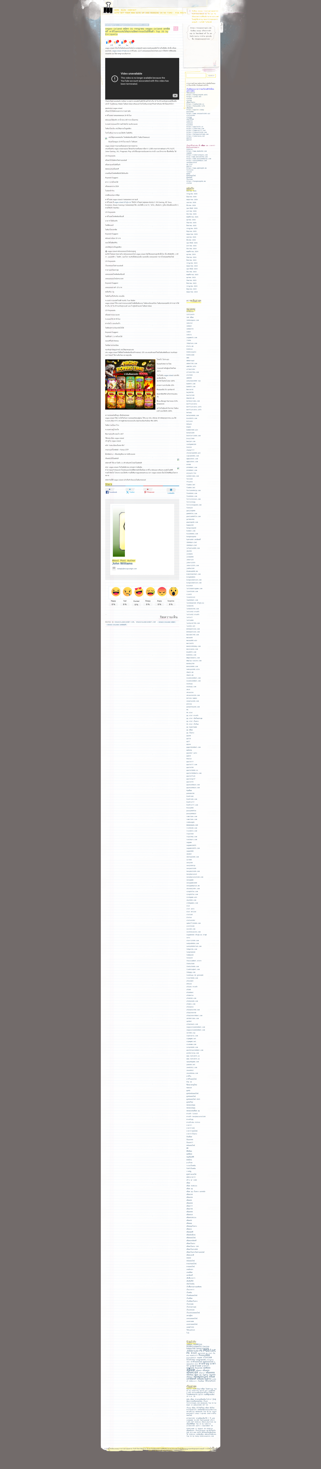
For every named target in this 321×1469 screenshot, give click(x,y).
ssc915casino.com (193, 932)
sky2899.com (191, 900)
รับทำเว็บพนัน (191, 1168)
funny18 (189, 123)
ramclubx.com (191, 816)
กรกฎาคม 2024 (191, 263)
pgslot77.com (191, 765)
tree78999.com (192, 978)
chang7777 (190, 450)
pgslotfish (190, 776)
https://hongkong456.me (196, 181)
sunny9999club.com (193, 946)
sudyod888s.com (192, 943)
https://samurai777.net (196, 130)
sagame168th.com (193, 848)
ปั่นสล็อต (189, 1137)
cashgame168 (191, 444)
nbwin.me (189, 672)
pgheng (189, 750)
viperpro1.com (192, 1036)
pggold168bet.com (193, 747)
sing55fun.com (192, 891)
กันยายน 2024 (191, 257)
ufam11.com (190, 1004)
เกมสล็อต (189, 1272)
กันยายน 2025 (191, 223)
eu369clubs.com (192, 476)
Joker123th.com (192, 565)
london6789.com (192, 609)
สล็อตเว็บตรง (190, 102)
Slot (188, 906)
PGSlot (189, 759)
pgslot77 (189, 762)
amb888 (189, 378)
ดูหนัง (188, 174)
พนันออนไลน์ (190, 1145)
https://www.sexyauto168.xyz (198, 114)
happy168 (189, 525)
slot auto (190, 909)
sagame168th (191, 845)
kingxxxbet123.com (193, 580)
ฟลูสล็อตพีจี (190, 1157)
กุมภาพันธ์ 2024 (191, 269)
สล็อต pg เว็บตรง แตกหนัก (195, 1192)
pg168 (188, 736)
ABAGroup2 (190, 361)
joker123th (190, 563)
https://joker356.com (195, 129)
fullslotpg (190, 502)
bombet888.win (192, 430)
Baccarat (189, 389)
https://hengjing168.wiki (197, 95)
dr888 (188, 464)
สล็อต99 (189, 1220)
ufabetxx (189, 995)
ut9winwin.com (192, 1024)
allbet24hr (190, 369)
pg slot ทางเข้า (192, 715)
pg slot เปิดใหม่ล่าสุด (194, 718)
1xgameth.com (191, 338)
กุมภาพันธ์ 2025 (191, 243)
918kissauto (191, 352)
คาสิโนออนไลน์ (191, 1079)
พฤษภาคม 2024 (192, 266)
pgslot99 (189, 767)
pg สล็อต (189, 730)
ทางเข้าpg (189, 1119)
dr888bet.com (191, 467)
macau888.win (191, 640)
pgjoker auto (191, 753)
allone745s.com (192, 372)
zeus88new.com (192, 1073)
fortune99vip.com (193, 490)
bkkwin (189, 424)
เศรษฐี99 (189, 1316)
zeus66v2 (189, 1070)
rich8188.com (191, 828)
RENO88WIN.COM (192, 825)
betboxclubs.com (193, 401)
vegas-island (168, 375)
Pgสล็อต (189, 791)
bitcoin (189, 421)
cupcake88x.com (192, 456)
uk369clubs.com (192, 1018)
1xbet (188, 332)
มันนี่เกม (189, 1160)
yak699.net (190, 1065)
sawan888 (189, 851)
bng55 (188, 427)
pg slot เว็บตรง (192, 721)
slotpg (189, 117)
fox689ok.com (191, 493)
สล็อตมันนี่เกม (190, 1235)
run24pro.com (191, 840)
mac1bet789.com (192, 635)
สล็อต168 (189, 1194)
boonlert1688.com (193, 436)
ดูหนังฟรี (189, 177)
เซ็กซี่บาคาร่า (190, 1278)
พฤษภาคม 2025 (192, 234)
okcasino (189, 692)
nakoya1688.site (193, 669)
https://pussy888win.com (196, 161)
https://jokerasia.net (195, 136)
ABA (187, 358)
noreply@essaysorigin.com (127, 569)
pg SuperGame (191, 727)
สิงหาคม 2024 (191, 260)
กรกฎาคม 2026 (191, 194)
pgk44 (188, 756)
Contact (132, 10)
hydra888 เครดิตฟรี (193, 540)
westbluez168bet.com (194, 1050)
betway (189, 413)
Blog (123, 10)
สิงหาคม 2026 (191, 191)
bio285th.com (191, 418)
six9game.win (191, 897)
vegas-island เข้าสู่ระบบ (120, 51)
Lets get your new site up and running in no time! (143, 13)
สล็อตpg (189, 1223)
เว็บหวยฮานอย (191, 1307)
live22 (189, 172)
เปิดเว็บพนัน (190, 1284)
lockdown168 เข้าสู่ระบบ (195, 603)
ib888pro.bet (191, 542)
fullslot (189, 170)
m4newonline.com (193, 629)
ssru (188, 938)
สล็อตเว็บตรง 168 (192, 1246)
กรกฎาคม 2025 (191, 228)
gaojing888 (190, 511)
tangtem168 (190, 952)
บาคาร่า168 (190, 1128)
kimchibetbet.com (193, 574)
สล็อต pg (189, 1189)
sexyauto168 (191, 868)
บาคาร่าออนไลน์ (191, 1131)
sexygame (189, 880)
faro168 (189, 179)
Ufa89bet (189, 992)
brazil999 (190, 439)
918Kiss (189, 349)
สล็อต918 (189, 1215)
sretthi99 (190, 926)
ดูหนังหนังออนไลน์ (192, 1093)
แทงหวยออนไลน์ (191, 1324)
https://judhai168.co (195, 104)
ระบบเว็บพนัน (191, 1166)
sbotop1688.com (192, 857)
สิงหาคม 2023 (191, 283)
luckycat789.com (193, 623)
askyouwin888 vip (193, 381)
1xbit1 (189, 335)
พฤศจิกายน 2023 (192, 275)
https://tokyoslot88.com (196, 132)
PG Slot (189, 713)
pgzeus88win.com (193, 785)
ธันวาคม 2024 (191, 249)
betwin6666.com (192, 415)
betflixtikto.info (193, 407)
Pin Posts (180, 13)
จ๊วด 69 (189, 1082)
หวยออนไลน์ (190, 1267)
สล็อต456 (189, 1197)
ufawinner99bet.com (194, 1016)
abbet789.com (191, 364)
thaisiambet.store (193, 961)
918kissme (190, 355)
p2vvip (189, 704)
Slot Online (191, 912)
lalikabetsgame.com (194, 589)
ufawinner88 (191, 1013)
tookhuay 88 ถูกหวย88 (194, 975)
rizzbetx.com (191, 831)
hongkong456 (191, 537)
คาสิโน (188, 1076)
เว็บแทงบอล (190, 1310)
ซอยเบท (189, 1088)
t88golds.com (191, 949)
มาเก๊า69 (189, 1163)
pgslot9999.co (192, 770)
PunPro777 (190, 802)
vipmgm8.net (191, 1039)
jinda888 (189, 557)
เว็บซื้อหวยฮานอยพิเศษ (194, 1287)
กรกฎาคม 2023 (191, 286)
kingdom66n (190, 577)
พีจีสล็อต (189, 1151)
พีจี (187, 1148)
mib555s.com (191, 655)
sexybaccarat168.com (194, 877)
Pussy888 (189, 808)
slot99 (189, 98)
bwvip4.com (190, 441)
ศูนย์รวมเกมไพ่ (191, 1174)
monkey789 (190, 664)
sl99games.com (192, 903)
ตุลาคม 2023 (191, 277)
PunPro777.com (192, 805)
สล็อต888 (189, 108)
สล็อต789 (189, 1209)
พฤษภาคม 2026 (192, 200)
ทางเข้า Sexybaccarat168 (196, 1117)
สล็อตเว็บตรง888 (192, 1249)
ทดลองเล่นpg (190, 1105)
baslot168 (190, 395)
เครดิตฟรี (189, 1275)
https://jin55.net (193, 97)
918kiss (189, 149)
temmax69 (189, 955)
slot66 (189, 100)
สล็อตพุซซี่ (189, 1232)
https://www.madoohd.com (196, 151)
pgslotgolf (190, 779)
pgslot (189, 138)
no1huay (189, 684)
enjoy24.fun (191, 473)
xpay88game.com (192, 1062)
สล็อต (188, 1183)
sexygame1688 (191, 883)
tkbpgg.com (190, 972)
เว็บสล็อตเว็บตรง (191, 1301)
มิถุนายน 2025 (191, 231)
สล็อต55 (199, 1371)
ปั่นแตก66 (189, 1140)
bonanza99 (190, 433)
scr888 (189, 860)
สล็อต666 (189, 1203)
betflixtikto (191, 404)
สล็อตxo (189, 1229)
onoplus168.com (192, 701)
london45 (189, 606)
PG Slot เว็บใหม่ (192, 724)
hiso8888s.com (192, 534)
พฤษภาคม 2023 (192, 292)
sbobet (189, 854)
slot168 (189, 915)
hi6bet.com (190, 531)
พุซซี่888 (189, 1154)
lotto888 (189, 620)
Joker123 (189, 560)
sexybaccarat (191, 162)
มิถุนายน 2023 (191, 289)
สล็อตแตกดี (190, 1255)
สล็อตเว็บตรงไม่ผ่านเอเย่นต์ (195, 1252)
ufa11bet (189, 981)
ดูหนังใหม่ (189, 1102)
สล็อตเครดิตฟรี (191, 1241)
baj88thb (189, 392)
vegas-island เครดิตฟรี (116, 625)
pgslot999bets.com (193, 773)
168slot (189, 323)
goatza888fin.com (193, 516)
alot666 (189, 375)
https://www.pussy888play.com (198, 159)
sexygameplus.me (193, 886)
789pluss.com (191, 343)
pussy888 (189, 112)
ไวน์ (187, 1333)
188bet (189, 326)
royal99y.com (191, 837)
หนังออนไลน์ (190, 1261)
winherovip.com (192, 1053)
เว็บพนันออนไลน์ (191, 1295)
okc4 (188, 690)
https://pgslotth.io (194, 127)
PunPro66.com (191, 799)
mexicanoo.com (192, 649)
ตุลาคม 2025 (191, 220)
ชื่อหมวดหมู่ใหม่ (191, 1085)
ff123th (189, 482)
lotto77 (189, 617)
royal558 (189, 834)
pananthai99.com (193, 707)
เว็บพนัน (189, 1293)
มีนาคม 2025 (191, 240)
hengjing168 (191, 528)
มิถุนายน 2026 (191, 197)
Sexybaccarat (191, 874)
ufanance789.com (193, 1010)
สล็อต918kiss (191, 1218)
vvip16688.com (192, 1047)
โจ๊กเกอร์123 (190, 93)
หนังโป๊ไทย (190, 119)
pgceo (188, 744)
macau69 (189, 638)
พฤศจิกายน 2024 (192, 252)
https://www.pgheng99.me (196, 168)
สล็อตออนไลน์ (190, 1238)
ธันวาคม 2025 (191, 214)
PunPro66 (189, 796)
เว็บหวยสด (189, 1304)
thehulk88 (190, 964)
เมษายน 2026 (191, 202)
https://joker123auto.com (197, 155)
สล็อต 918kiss (191, 1186)
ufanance (189, 1007)
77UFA (188, 340)
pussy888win (191, 814)
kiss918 (189, 125)
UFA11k (189, 984)
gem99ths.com (191, 514)
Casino (189, 447)
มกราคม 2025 (191, 246)
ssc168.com (190, 929)
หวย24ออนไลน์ (191, 1264)
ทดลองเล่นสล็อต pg (193, 1111)
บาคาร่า (189, 1125)
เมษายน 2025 (191, 237)
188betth (189, 329)
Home (116, 10)
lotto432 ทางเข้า (192, 612)
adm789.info (191, 366)
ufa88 (188, 990)
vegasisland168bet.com (124, 622)
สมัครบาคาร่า (191, 1177)
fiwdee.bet (190, 485)
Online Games (191, 698)
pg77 (188, 741)
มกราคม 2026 (191, 211)
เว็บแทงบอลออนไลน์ (193, 1313)
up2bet (189, 1021)
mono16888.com (192, 666)
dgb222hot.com (192, 459)
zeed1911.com (191, 1067)
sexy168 (189, 863)
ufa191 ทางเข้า (192, 987)
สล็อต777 (189, 1206)
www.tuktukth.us (193, 1056)
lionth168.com (192, 591)
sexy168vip (190, 866)
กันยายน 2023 (191, 280)
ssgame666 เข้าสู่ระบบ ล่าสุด (196, 935)
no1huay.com (191, 687)
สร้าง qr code (191, 1180)
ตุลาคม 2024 (191, 254)
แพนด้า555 (190, 1327)
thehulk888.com (192, 967)
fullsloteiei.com (193, 499)
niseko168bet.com (193, 678)
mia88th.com (191, 652)
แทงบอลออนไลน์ (191, 1318)
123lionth (190, 314)
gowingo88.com (192, 522)
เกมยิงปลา (189, 1269)
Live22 (189, 594)
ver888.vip (190, 1033)
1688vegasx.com (192, 320)
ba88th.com (190, 384)
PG (187, 710)
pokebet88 (190, 793)
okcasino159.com (193, 695)
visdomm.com (191, 1044)
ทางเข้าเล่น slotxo (193, 1122)
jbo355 (189, 551)
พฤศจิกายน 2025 (192, 217)
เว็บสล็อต (189, 1298)
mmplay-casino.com (193, 661)
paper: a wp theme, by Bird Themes (160, 1450)
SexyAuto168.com (193, 871)
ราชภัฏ (188, 1171)
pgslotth (189, 782)
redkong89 (190, 822)
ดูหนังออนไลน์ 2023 (193, 1099)
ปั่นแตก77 (189, 1142)
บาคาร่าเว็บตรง (191, 1134)
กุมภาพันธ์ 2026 (191, 208)
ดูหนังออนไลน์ (191, 176)
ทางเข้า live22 (192, 1114)
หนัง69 (188, 1258)
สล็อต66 (189, 1200)
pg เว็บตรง (190, 733)
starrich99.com (192, 941)
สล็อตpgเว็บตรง (191, 1226)
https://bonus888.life (195, 106)
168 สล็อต (190, 317)
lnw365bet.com (192, 600)
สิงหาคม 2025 (191, 226)
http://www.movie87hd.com (197, 157)
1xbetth (189, 121)
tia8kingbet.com (193, 969)
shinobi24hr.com (193, 889)
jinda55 (189, 554)
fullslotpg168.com (193, 505)
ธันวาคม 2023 (191, 272)
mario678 (189, 643)
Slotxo (189, 917)
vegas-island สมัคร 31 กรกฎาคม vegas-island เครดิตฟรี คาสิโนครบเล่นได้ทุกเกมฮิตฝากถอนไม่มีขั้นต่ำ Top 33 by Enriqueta (137, 32)
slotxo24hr (190, 115)
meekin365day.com (193, 646)
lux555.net (190, 626)
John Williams (122, 563)
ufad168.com (191, 998)
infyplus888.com (193, 548)
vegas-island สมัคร (167, 622)
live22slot (190, 597)
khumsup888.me (192, 571)
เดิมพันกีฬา (190, 1281)
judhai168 (190, 568)
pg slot (189, 164)
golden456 (190, 519)
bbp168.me (190, 398)
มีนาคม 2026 (191, 205)
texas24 (189, 958)
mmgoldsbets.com (193, 658)
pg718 (188, 739)
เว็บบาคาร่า (190, 1290)
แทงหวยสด (190, 1321)
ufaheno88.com (192, 1001)
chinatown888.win (193, 453)
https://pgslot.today (195, 110)
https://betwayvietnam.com (197, 134)
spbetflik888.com (193, 923)
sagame (189, 153)
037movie (189, 312)
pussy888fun (191, 811)
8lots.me (189, 346)
